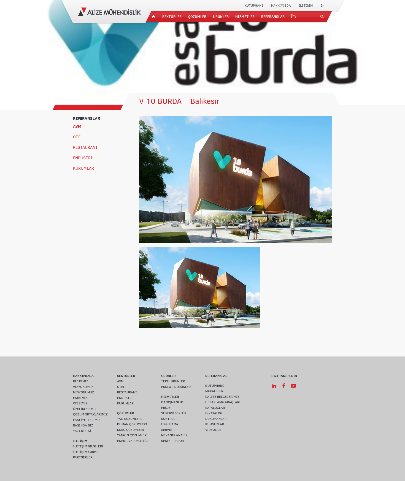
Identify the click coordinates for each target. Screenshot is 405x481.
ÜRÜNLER (221, 16)
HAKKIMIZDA (281, 5)
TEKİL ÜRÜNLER (173, 381)
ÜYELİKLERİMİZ (85, 409)
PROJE (166, 408)
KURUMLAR (83, 168)
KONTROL (168, 419)
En (322, 5)
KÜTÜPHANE (254, 5)
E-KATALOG (213, 413)
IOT (293, 16)
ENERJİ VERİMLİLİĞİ (132, 441)
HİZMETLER (245, 16)
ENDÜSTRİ (82, 158)
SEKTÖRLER (172, 16)
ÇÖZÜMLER (197, 16)
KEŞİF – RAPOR (172, 441)
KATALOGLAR (215, 408)
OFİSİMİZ (80, 403)
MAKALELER (214, 391)
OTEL (78, 137)
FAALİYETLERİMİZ (87, 420)
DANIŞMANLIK (172, 402)
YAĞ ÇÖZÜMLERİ (129, 419)
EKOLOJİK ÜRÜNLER (176, 387)
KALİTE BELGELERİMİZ (222, 396)
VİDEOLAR (213, 430)
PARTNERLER (82, 457)
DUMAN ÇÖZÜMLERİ (132, 424)
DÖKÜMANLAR (215, 419)
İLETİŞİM (306, 5)
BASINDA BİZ (83, 425)
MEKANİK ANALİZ (174, 435)
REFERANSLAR (273, 16)
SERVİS (166, 430)
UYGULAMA (169, 424)
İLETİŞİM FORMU (86, 452)
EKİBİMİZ (80, 398)
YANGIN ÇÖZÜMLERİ (132, 435)
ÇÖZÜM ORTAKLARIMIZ (90, 414)
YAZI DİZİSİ (82, 431)
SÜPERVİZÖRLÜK (173, 413)
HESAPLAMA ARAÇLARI (223, 402)
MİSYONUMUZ (83, 392)
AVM (77, 126)
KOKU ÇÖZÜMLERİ (130, 430)
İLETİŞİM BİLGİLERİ (88, 446)
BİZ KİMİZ (80, 381)
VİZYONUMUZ (83, 387)
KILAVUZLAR (214, 424)
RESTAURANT (85, 147)
